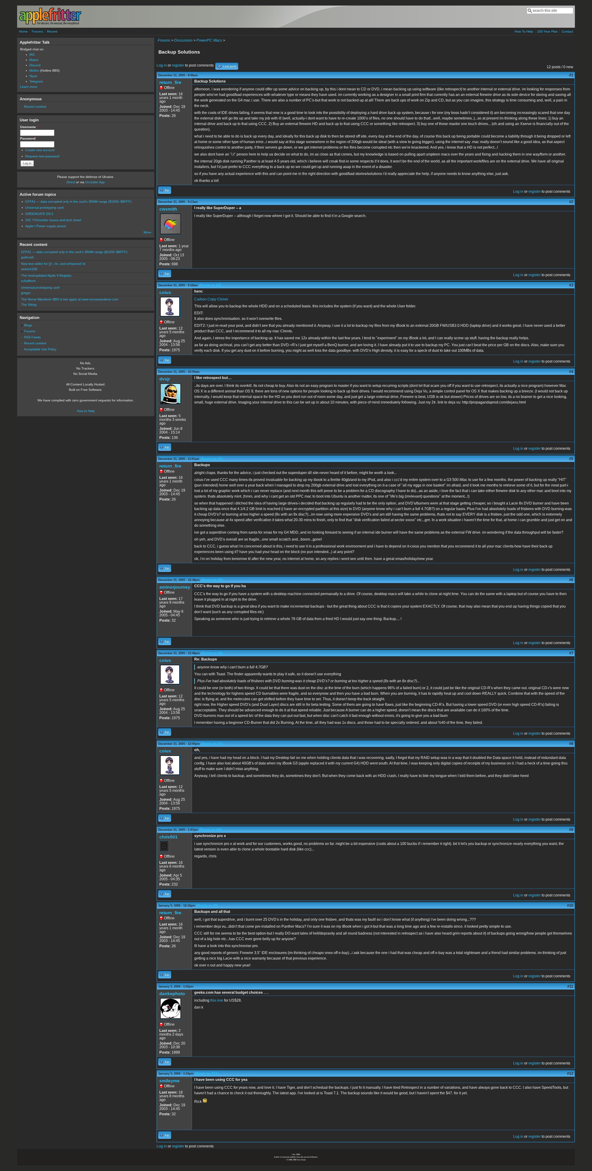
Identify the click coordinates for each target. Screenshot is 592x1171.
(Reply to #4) (211, 459)
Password (29, 138)
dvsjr (164, 378)
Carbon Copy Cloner (211, 299)
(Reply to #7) (212, 744)
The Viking (29, 304)
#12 (570, 1074)
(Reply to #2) (210, 285)
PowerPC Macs (209, 40)
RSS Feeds (32, 337)
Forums (37, 31)
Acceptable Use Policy (40, 349)
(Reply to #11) (207, 1074)
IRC (32, 54)
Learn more (28, 87)
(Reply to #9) (207, 906)
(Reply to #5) (212, 580)
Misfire (34, 70)
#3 (571, 285)
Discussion (183, 40)
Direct (71, 182)
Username (29, 127)
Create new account (40, 150)
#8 (571, 744)
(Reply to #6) (212, 653)
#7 (571, 653)
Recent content (35, 106)
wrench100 (29, 269)
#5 (571, 459)
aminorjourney (174, 587)
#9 (571, 830)
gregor (26, 293)
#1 (571, 75)
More (147, 232)
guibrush (27, 257)
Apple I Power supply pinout (45, 226)
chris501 (168, 837)
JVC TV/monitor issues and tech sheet (53, 220)
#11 (570, 986)
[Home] (50, 24)
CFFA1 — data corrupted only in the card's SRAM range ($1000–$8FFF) (78, 201)
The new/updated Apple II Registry (46, 275)
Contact (567, 31)
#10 (570, 906)
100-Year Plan (547, 31)
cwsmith (168, 209)
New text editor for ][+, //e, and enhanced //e (53, 264)
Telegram (36, 81)
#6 (571, 580)
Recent (52, 31)
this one (216, 1000)
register (178, 65)
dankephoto (172, 993)
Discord (34, 65)
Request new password (42, 156)
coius (165, 292)
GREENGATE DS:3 (39, 214)
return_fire (170, 82)
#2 (571, 202)
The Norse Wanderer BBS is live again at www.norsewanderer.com (69, 299)
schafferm (28, 281)
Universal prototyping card (44, 207)
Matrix (33, 60)
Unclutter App (95, 182)
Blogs (28, 325)
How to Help (86, 411)
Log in (162, 65)
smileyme (169, 1080)
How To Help (524, 31)
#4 (571, 372)
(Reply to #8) (210, 830)
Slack (33, 76)
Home (23, 31)
